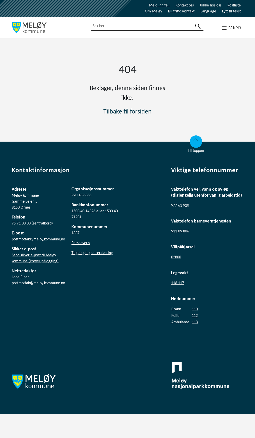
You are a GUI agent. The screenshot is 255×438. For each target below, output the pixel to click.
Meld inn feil (159, 5)
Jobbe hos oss (210, 5)
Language (208, 11)
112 (195, 316)
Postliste (234, 5)
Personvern (80, 243)
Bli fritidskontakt (181, 11)
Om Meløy (153, 11)
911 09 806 (180, 231)
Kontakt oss (185, 5)
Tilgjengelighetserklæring (92, 253)
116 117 (177, 283)
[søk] (198, 26)
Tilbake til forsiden (127, 112)
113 (195, 322)
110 (195, 309)
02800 (176, 257)
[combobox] (147, 26)
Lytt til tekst (231, 11)
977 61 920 (180, 206)
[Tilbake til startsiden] (48, 27)
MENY (235, 27)
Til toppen (196, 151)
